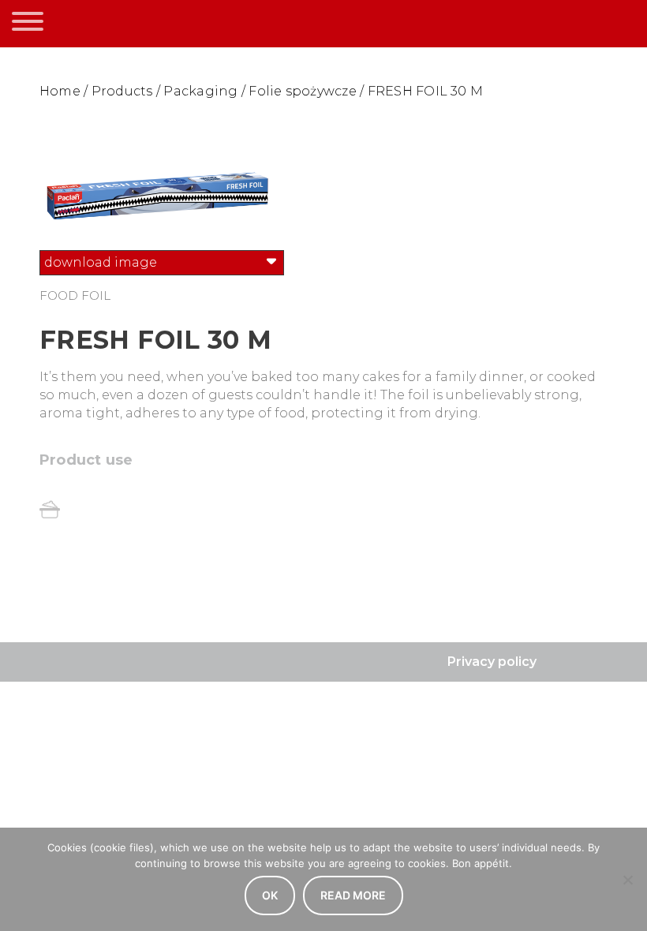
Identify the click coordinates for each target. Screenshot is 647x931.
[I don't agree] (627, 880)
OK (270, 895)
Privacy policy (492, 661)
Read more (353, 895)
